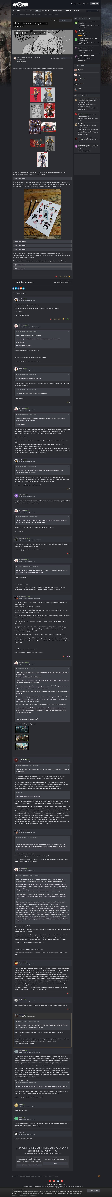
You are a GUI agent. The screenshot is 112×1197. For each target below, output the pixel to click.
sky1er (21, 999)
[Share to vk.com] (13, 288)
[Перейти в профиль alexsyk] (16, 1134)
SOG (20, 1104)
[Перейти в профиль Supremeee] (16, 597)
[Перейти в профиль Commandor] (16, 539)
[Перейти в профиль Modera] (16, 300)
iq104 (20, 1117)
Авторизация (55, 20)
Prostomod (31, 837)
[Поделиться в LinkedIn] (23, 288)
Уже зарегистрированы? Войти (79, 3)
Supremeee (22, 596)
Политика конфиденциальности (56, 1184)
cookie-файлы (23, 1191)
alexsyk (21, 1133)
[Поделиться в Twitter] (16, 288)
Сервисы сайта (57, 10)
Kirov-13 (21, 962)
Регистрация (95, 3)
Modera (21, 299)
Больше (76, 10)
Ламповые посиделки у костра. (31, 23)
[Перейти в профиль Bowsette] (15, 58)
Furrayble (22, 1050)
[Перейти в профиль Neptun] (76, 138)
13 (69, 20)
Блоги (38, 10)
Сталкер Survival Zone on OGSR (86, 47)
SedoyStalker (83, 40)
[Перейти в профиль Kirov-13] (16, 963)
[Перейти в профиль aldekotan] (16, 496)
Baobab (82, 147)
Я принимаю (94, 1190)
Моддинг (68, 10)
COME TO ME (81, 30)
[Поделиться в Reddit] (21, 288)
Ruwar (30, 374)
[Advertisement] (87, 164)
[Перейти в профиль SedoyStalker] (76, 39)
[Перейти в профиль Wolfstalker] (75, 84)
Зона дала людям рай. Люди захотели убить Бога (88, 38)
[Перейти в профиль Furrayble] (16, 1051)
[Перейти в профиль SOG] (16, 1105)
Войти (55, 1163)
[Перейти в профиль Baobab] (76, 146)
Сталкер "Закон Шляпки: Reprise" (86, 55)
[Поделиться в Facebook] (18, 288)
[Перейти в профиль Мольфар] (16, 1016)
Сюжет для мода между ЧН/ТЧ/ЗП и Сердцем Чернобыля (88, 22)
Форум (25, 10)
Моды (18, 10)
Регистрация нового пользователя (29, 1165)
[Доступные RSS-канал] (99, 1176)
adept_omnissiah (84, 100)
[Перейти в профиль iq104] (16, 1118)
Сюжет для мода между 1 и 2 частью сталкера (88, 25)
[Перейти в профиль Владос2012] (76, 48)
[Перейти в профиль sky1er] (16, 1000)
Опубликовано (27, 300)
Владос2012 (83, 48)
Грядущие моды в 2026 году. (85, 50)
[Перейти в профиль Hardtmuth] (75, 70)
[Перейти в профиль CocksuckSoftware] (76, 31)
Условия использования (30, 1195)
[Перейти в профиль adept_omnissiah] (76, 100)
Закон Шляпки (81, 33)
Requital (80, 88)
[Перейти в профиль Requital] (75, 89)
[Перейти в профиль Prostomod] (16, 760)
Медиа (31, 10)
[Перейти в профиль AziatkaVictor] (75, 79)
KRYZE (81, 23)
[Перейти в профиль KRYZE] (76, 23)
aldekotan (22, 495)
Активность (46, 10)
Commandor (23, 538)
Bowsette (20, 26)
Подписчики (63, 20)
